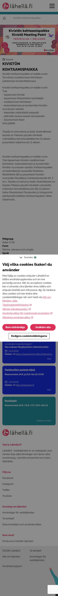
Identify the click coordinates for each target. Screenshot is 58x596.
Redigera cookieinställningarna (29, 336)
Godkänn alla (43, 327)
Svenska (28, 257)
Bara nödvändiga (15, 327)
